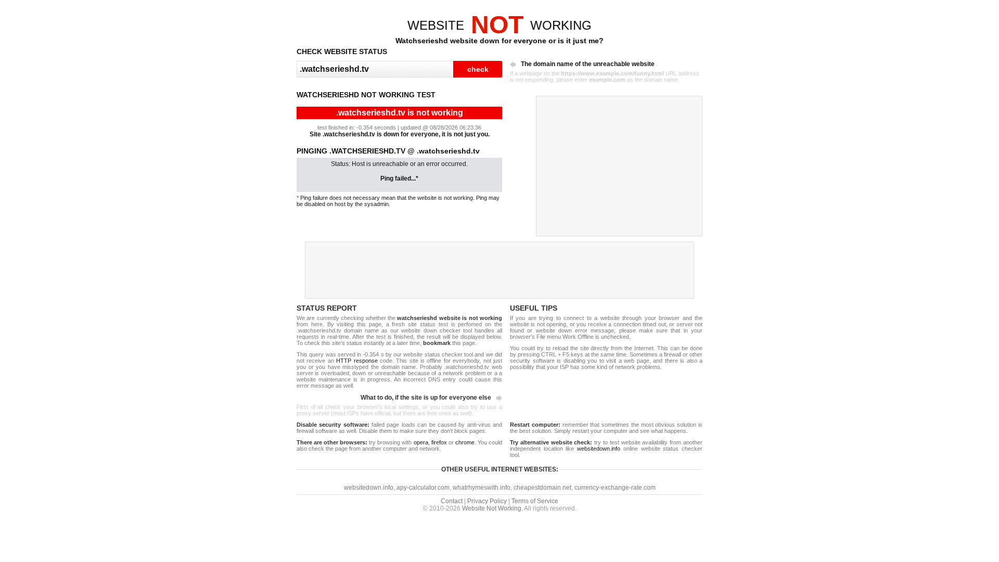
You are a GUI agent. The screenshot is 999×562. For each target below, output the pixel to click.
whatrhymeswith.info (481, 487)
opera (421, 442)
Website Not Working (491, 508)
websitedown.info (598, 448)
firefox (439, 442)
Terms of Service (534, 501)
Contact (452, 501)
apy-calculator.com (423, 487)
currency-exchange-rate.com (615, 487)
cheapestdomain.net (542, 487)
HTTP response (356, 360)
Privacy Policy (487, 501)
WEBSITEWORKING (499, 25)
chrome (465, 442)
